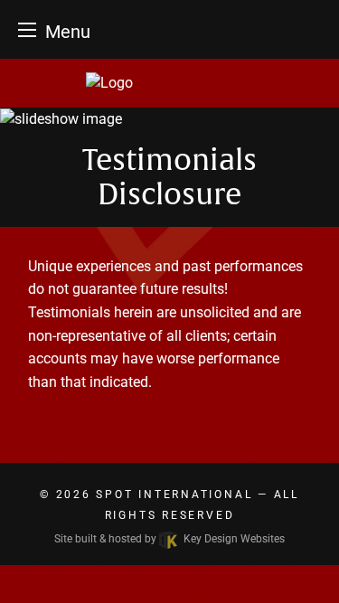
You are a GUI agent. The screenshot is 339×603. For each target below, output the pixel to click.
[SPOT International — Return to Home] (169, 83)
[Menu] (27, 29)
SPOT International (174, 494)
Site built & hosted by (169, 538)
